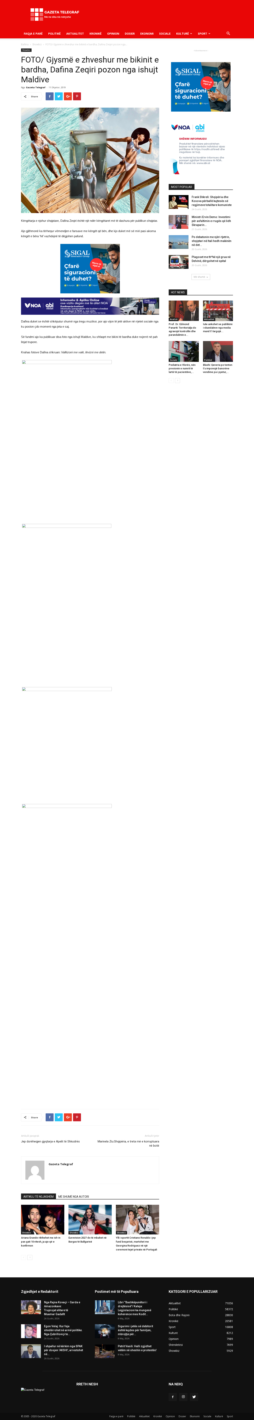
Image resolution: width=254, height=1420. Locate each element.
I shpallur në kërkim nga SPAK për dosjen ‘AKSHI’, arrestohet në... (63, 1350)
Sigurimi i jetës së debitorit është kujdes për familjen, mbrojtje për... (135, 1330)
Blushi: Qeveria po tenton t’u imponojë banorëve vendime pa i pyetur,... (217, 368)
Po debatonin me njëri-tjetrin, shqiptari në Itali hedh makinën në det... (211, 240)
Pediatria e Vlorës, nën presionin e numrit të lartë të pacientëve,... (182, 368)
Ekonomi (147, 33)
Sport (202, 33)
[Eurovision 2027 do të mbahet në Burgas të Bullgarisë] (90, 1219)
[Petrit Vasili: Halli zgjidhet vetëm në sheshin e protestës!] (105, 1351)
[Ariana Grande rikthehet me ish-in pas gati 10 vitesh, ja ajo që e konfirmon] (42, 1219)
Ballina (25, 44)
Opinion (113, 33)
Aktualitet (75, 33)
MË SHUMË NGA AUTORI (73, 1196)
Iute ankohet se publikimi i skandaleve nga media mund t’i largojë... (217, 328)
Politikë (54, 33)
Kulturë (182, 33)
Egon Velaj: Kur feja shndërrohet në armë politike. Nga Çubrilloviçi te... (63, 1330)
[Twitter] (194, 1397)
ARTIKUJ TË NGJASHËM (38, 1196)
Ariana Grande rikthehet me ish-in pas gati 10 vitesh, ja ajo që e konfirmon (40, 1241)
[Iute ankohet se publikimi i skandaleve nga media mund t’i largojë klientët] (218, 310)
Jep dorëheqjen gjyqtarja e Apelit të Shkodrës (50, 1141)
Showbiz (37, 44)
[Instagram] (183, 1397)
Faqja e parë (33, 33)
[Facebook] (173, 1397)
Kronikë (95, 33)
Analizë (173, 319)
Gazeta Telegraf (35, 87)
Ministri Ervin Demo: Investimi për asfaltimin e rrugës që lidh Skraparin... (211, 221)
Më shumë (199, 277)
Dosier (130, 33)
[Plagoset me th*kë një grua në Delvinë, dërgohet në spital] (179, 262)
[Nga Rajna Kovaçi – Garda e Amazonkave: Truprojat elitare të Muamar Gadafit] (31, 1307)
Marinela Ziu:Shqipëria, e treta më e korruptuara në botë (128, 1143)
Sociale (165, 33)
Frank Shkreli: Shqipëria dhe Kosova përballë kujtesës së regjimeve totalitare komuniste (212, 201)
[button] (228, 34)
